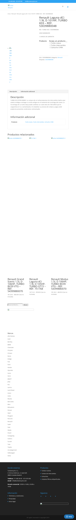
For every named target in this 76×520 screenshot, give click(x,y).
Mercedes (11, 402)
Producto (43, 41)
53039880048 (49, 59)
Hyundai (10, 370)
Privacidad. (12, 499)
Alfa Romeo (11, 336)
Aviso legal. (12, 501)
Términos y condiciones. (16, 496)
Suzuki (10, 441)
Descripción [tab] (13, 91)
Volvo (9, 456)
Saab (9, 424)
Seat (9, 427)
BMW (9, 345)
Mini (9, 404)
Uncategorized (12, 450)
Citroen (10, 353)
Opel (9, 413)
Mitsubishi (11, 407)
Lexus (9, 393)
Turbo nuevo (28, 122)
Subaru (10, 438)
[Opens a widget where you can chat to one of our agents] (69, 516)
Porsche (10, 419)
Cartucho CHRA (49, 122)
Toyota (10, 447)
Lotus (9, 396)
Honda (10, 367)
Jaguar (10, 379)
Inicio (9, 14)
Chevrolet (11, 347)
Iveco (9, 376)
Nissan (10, 410)
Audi (9, 339)
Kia (9, 384)
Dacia (9, 356)
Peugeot (10, 416)
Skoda (9, 430)
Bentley (10, 342)
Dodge (10, 359)
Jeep (9, 382)
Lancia (10, 387)
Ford (9, 364)
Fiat (9, 362)
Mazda (10, 399)
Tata (9, 444)
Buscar (26, 305)
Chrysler (10, 350)
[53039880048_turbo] (22, 30)
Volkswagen (11, 453)
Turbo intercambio (38, 122)
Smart (9, 433)
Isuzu (9, 373)
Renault (14, 14)
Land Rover (11, 390)
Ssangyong (11, 436)
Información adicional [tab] (28, 91)
